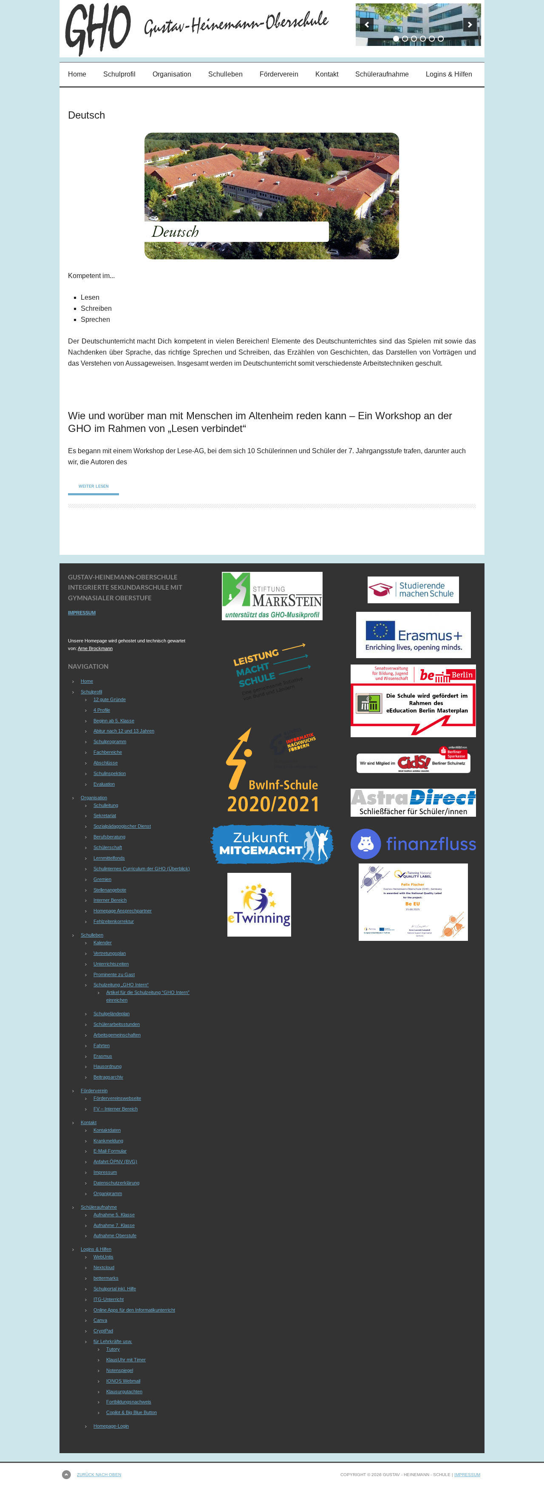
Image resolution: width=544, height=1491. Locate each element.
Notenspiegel (119, 1370)
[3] (414, 39)
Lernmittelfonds (109, 858)
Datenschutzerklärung (116, 1182)
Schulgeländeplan (112, 1013)
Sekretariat (105, 815)
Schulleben (225, 74)
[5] (432, 39)
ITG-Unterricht (109, 1299)
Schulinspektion (110, 773)
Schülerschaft (108, 847)
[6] (441, 39)
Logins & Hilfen (449, 74)
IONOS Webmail (123, 1380)
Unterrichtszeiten (111, 963)
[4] (423, 39)
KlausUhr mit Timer (126, 1359)
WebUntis (103, 1256)
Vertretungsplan (110, 953)
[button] (367, 24)
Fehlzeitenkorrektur (114, 921)
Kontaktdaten (107, 1130)
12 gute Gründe (110, 699)
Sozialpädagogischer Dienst (122, 826)
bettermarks (106, 1278)
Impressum (105, 1172)
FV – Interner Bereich (116, 1108)
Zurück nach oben (99, 1474)
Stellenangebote (110, 889)
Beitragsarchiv (108, 1076)
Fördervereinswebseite (117, 1098)
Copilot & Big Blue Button (131, 1412)
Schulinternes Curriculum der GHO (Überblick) (142, 868)
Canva (100, 1320)
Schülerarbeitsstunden (117, 1024)
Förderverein (279, 74)
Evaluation (104, 784)
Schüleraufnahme (382, 74)
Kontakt (326, 74)
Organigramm (108, 1193)
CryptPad (103, 1330)
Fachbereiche (108, 752)
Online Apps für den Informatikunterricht (134, 1309)
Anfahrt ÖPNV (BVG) (115, 1161)
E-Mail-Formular (110, 1150)
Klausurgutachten (124, 1391)
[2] (405, 39)
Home (77, 74)
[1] (396, 39)
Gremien (102, 879)
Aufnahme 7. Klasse (114, 1225)
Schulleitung (106, 805)
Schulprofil (119, 74)
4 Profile (102, 710)
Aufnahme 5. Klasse (114, 1214)
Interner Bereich (110, 900)
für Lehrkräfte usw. (113, 1341)
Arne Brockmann (95, 648)
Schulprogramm (110, 741)
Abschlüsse (106, 762)
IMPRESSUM (82, 612)
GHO (134, 28)
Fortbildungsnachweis (128, 1401)
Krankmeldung (108, 1140)
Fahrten (102, 1045)
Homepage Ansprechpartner (123, 910)
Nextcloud (104, 1267)
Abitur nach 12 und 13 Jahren (124, 730)
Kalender (103, 942)
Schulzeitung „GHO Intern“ (121, 984)
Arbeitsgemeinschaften (117, 1034)
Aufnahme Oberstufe (115, 1235)
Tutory (113, 1349)
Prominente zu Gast (114, 974)
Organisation (172, 74)
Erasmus (103, 1056)
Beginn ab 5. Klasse (114, 720)
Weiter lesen (94, 486)
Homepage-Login (111, 1426)
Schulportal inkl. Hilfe (115, 1288)
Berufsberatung (109, 836)
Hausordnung (108, 1066)
